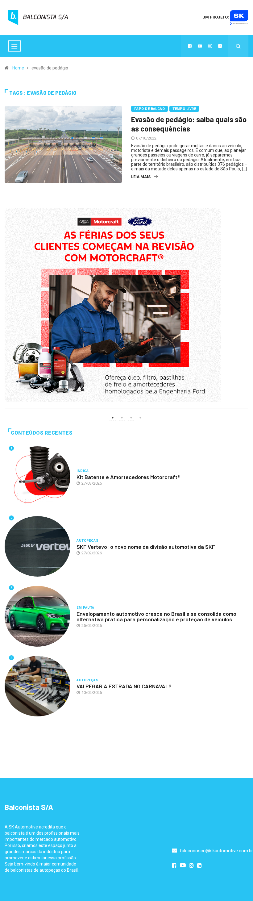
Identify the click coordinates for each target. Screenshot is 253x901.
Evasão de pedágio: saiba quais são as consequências (189, 124)
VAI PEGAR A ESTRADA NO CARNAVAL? (124, 686)
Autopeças (87, 541)
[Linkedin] (220, 46)
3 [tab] (131, 418)
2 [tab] (122, 418)
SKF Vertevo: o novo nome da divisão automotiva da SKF (146, 546)
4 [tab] (140, 418)
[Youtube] (200, 46)
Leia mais (141, 176)
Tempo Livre (184, 109)
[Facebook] (190, 46)
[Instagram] (210, 46)
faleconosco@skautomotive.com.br (216, 850)
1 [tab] (113, 418)
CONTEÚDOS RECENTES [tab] (42, 433)
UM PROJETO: (216, 17)
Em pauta (85, 608)
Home (18, 67)
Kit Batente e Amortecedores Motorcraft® (128, 476)
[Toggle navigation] (14, 46)
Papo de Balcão (149, 109)
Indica (83, 471)
